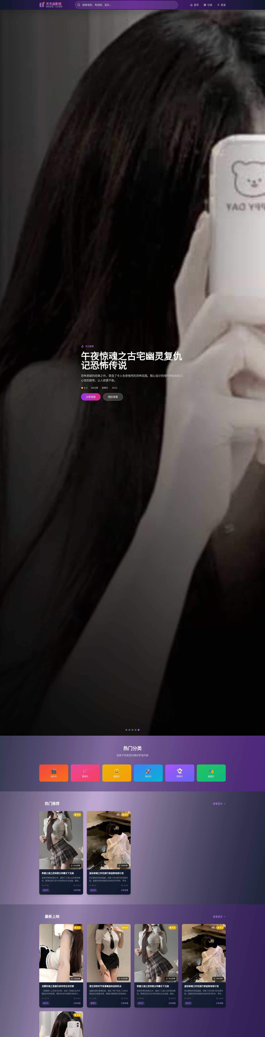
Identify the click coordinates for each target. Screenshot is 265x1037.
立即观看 (91, 396)
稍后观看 (113, 396)
